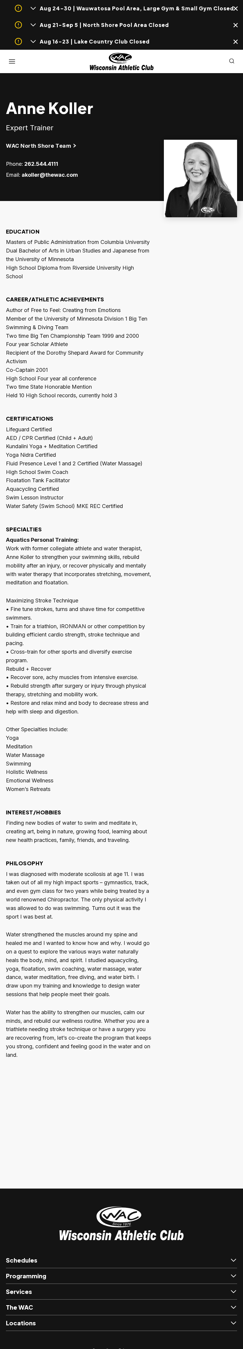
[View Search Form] (231, 61)
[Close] (236, 10)
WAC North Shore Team (38, 146)
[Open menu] (12, 61)
